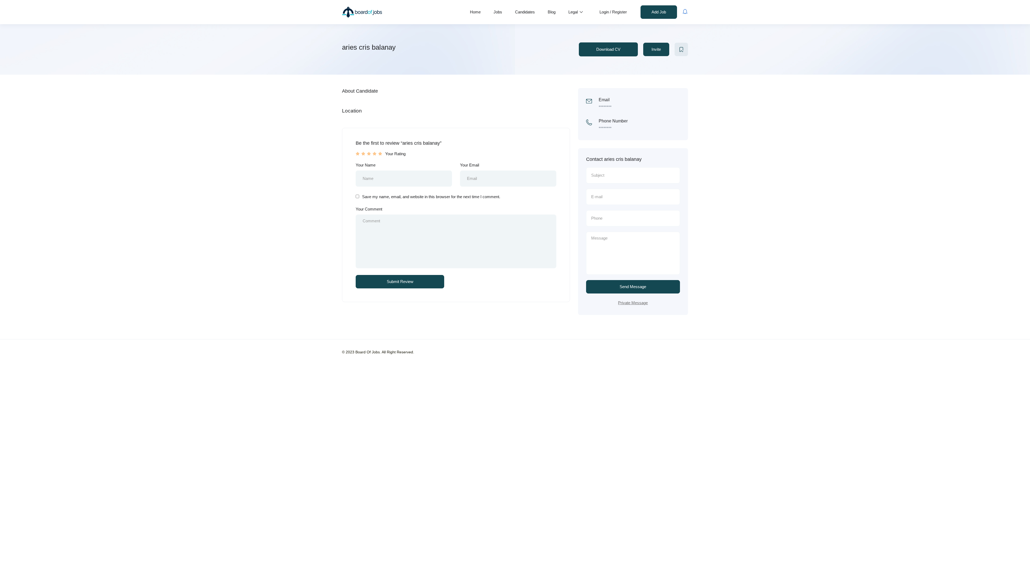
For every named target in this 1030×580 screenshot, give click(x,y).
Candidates (525, 12)
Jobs (498, 12)
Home (475, 12)
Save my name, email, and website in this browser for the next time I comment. (431, 196)
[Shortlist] (681, 49)
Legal (573, 12)
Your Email (469, 165)
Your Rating (395, 153)
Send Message (633, 286)
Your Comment (369, 209)
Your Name (366, 165)
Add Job (659, 12)
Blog (552, 12)
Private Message (633, 302)
